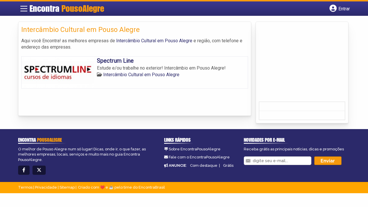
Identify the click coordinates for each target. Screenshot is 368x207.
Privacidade (46, 187)
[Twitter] (39, 170)
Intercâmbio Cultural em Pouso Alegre (154, 40)
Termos (25, 187)
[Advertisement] (302, 63)
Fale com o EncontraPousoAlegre (199, 157)
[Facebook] (24, 170)
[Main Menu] (24, 8)
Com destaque (203, 165)
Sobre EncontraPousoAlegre (195, 149)
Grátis (228, 165)
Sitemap (67, 187)
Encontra (67, 8)
